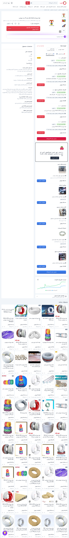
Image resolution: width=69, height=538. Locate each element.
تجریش (59, 105)
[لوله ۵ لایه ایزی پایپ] (34, 335)
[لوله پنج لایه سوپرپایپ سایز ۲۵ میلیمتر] (48, 497)
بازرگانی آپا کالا (62, 185)
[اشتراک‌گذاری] (12, 24)
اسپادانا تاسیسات (62, 228)
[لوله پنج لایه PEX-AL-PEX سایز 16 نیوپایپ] (21, 450)
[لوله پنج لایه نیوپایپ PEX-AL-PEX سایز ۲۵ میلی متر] (34, 405)
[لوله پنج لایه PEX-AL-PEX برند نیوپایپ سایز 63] (61, 428)
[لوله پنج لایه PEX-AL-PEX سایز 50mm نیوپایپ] (34, 497)
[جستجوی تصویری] (31, 3)
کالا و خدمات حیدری (61, 207)
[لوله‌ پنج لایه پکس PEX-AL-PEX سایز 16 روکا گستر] (48, 521)
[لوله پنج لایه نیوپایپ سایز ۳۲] (61, 405)
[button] (6, 3)
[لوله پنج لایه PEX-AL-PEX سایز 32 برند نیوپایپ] (8, 405)
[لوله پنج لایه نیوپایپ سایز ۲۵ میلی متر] (61, 335)
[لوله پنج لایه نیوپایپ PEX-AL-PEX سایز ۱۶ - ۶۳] (34, 381)
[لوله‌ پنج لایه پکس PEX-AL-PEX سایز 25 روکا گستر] (21, 521)
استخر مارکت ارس (62, 164)
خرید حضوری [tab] (49, 54)
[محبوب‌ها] (15, 23)
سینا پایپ (63, 106)
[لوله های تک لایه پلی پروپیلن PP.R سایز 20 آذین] (48, 381)
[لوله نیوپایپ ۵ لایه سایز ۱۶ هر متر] (21, 357)
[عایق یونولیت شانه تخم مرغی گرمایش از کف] (34, 357)
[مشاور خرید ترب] (5, 533)
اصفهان (56, 73)
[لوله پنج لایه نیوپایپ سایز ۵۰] (21, 473)
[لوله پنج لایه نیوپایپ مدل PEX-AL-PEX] (8, 450)
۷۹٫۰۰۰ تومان (63, 85)
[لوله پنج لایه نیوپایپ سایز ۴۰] (61, 473)
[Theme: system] (12, 3)
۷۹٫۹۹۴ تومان (63, 101)
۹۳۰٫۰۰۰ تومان (62, 69)
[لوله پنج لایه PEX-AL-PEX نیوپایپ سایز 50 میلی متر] (61, 450)
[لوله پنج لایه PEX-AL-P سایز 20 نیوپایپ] (8, 473)
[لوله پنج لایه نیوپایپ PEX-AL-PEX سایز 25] (34, 450)
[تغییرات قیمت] (19, 23)
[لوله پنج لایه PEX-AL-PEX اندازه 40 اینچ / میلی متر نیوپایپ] (8, 497)
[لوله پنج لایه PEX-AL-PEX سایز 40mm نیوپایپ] (61, 497)
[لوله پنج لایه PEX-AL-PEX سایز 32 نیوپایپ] (48, 450)
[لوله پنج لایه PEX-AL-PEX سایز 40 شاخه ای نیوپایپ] (21, 428)
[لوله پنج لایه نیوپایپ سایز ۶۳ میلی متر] (8, 381)
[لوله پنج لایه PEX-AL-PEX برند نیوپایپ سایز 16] (61, 311)
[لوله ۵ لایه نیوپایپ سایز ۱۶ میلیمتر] (21, 311)
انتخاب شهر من (54, 158)
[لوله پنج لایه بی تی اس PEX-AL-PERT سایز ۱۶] (21, 497)
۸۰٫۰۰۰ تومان (63, 117)
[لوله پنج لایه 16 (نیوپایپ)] (48, 335)
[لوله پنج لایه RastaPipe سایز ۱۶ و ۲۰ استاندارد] (48, 405)
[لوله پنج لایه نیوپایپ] (8, 335)
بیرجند (59, 57)
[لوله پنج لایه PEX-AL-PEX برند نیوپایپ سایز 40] (21, 381)
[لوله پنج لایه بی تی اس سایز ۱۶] (61, 381)
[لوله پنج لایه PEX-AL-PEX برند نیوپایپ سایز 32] (34, 428)
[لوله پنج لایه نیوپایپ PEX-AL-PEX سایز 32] (48, 473)
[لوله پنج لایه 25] (21, 405)
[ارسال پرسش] (65, 37)
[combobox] (44, 3)
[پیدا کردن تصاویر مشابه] (60, 31)
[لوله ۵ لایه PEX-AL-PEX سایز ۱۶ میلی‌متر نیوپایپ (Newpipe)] (8, 311)
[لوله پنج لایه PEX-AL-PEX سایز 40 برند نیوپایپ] (8, 428)
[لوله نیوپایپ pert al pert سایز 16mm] (48, 311)
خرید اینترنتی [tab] (60, 54)
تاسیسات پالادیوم (62, 74)
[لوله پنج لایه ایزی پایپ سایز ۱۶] (48, 357)
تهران (53, 89)
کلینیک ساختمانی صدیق (60, 90)
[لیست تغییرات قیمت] (38, 280)
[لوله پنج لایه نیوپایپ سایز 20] (34, 311)
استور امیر (63, 58)
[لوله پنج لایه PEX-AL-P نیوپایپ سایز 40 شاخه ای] (48, 428)
